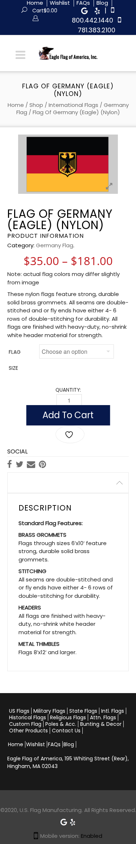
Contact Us (66, 730)
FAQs (54, 744)
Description (30, 483)
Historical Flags (27, 717)
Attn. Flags (103, 717)
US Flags (19, 711)
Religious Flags (68, 717)
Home (16, 105)
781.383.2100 (96, 30)
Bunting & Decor (100, 724)
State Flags (83, 711)
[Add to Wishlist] (70, 434)
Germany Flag (54, 245)
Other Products (28, 730)
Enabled (91, 836)
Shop (36, 105)
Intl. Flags (112, 711)
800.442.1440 (92, 20)
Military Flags (49, 711)
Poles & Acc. (60, 724)
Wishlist (35, 744)
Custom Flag (25, 724)
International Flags (73, 105)
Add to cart (68, 415)
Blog (68, 744)
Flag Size (15, 360)
